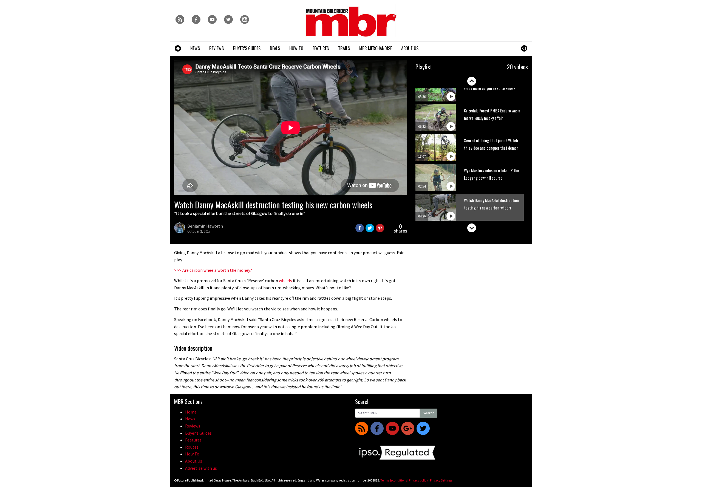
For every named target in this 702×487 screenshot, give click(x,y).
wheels (285, 280)
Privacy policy (418, 480)
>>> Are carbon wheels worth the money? (213, 270)
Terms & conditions (393, 480)
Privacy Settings (441, 480)
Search (428, 412)
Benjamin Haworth (205, 226)
